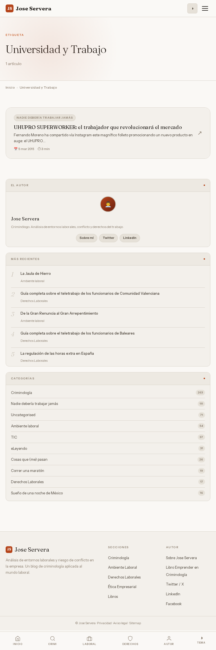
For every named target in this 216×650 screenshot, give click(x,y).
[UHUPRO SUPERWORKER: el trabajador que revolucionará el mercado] (108, 133)
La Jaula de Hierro (36, 273)
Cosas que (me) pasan (107, 459)
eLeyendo (107, 448)
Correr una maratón (107, 470)
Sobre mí (87, 238)
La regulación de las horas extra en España (57, 353)
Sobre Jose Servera (181, 558)
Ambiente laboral (107, 426)
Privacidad (104, 623)
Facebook (174, 603)
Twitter (108, 238)
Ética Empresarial (122, 586)
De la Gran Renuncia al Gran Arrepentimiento (59, 313)
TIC (107, 437)
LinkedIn (129, 238)
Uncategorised (107, 414)
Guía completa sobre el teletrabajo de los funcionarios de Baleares (78, 333)
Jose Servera (29, 8)
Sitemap (135, 623)
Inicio (10, 87)
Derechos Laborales (107, 482)
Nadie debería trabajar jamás (45, 117)
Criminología (107, 392)
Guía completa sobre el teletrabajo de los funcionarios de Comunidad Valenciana (90, 293)
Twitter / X (175, 584)
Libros (113, 596)
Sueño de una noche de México (107, 493)
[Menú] (205, 8)
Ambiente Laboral (122, 567)
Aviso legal (120, 623)
